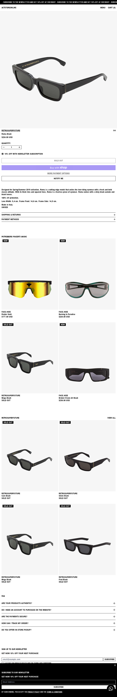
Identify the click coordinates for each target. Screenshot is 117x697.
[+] (19, 147)
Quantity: (6, 143)
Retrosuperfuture (11, 130)
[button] (58, 69)
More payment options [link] (58, 173)
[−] (4, 147)
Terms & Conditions (54, 692)
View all (111, 418)
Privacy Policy (34, 692)
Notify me (58, 178)
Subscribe (109, 659)
